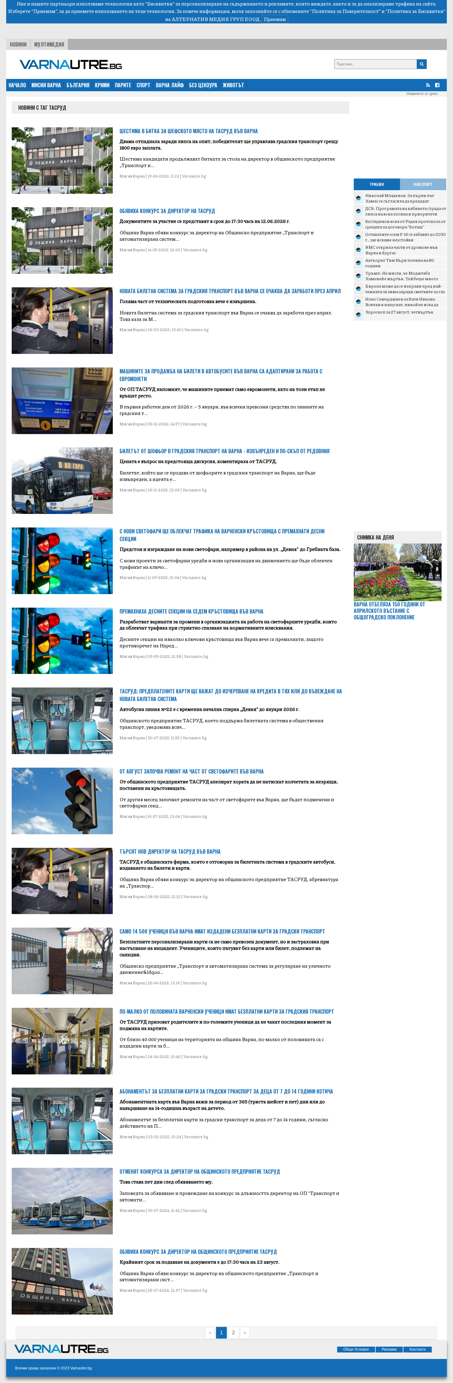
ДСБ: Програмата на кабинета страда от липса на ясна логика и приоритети (405, 211)
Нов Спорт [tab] (423, 184)
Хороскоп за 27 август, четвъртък (399, 312)
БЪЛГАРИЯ (78, 85)
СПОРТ (143, 85)
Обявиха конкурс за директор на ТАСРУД (167, 211)
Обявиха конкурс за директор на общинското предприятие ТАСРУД (198, 1251)
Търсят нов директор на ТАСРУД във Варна (170, 851)
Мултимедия (49, 44)
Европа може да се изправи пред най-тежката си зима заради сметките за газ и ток (405, 291)
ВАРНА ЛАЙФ (170, 85)
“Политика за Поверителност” (345, 10)
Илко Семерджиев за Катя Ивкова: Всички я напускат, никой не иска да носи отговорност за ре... (401, 304)
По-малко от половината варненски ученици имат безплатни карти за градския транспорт (227, 1011)
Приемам (275, 19)
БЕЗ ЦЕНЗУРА (203, 85)
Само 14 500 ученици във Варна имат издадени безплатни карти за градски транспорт (222, 931)
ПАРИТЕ (123, 85)
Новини (18, 44)
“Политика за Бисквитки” (415, 10)
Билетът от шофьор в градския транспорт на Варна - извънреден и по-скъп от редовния (224, 451)
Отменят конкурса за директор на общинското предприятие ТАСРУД (200, 1171)
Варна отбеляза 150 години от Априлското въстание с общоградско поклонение (389, 610)
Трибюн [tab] (376, 184)
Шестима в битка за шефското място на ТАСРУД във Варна (189, 131)
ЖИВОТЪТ (233, 85)
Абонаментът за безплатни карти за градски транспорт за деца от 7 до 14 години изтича (226, 1091)
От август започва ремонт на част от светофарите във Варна (192, 771)
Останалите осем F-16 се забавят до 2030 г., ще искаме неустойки (405, 237)
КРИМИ (102, 85)
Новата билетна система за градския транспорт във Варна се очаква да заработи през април (230, 291)
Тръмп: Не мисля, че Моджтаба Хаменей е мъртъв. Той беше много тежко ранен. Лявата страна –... (401, 278)
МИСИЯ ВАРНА (46, 85)
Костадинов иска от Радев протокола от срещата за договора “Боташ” (405, 224)
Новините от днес (422, 94)
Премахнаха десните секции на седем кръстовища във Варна (191, 611)
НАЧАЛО (17, 85)
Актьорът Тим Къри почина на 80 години (399, 263)
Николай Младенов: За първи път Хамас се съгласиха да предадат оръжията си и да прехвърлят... (399, 200)
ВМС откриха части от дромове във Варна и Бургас (401, 250)
